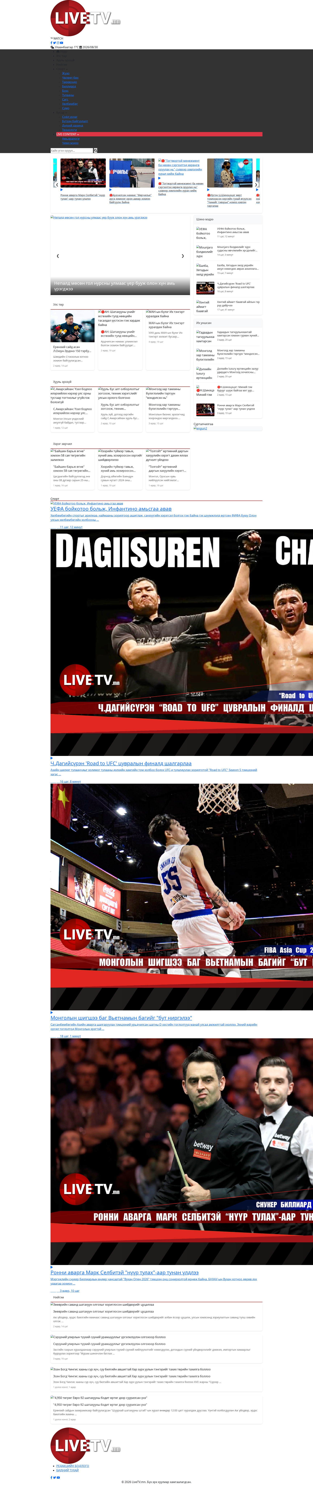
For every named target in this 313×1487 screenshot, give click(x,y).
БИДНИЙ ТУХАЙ (67, 1470)
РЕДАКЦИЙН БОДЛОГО (72, 1466)
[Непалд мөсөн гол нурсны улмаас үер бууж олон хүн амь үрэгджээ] (120, 217)
